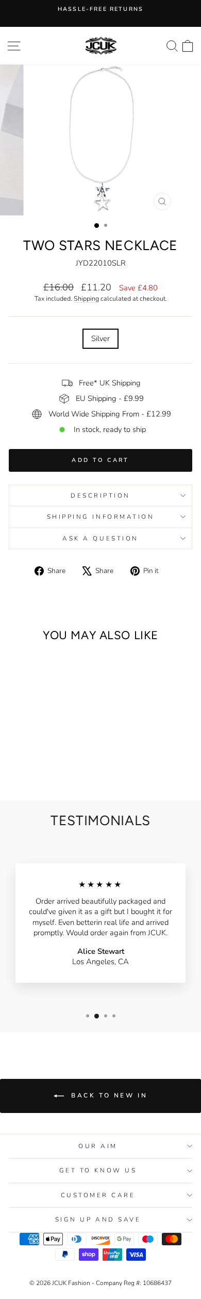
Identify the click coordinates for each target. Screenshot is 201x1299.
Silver (100, 338)
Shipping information (101, 517)
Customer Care (98, 1195)
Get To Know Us (98, 1170)
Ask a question (100, 538)
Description (100, 495)
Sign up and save (98, 1219)
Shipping (86, 298)
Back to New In (108, 1095)
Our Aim (98, 1146)
